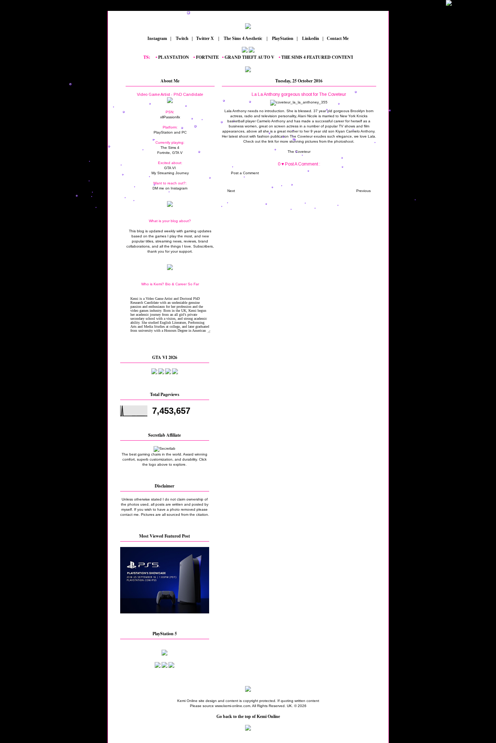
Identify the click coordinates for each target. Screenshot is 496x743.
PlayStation (282, 38)
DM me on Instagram (170, 188)
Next (231, 191)
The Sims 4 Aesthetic (242, 38)
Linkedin (310, 38)
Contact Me (338, 38)
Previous (363, 191)
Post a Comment (245, 173)
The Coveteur (299, 152)
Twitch (181, 38)
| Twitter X (204, 38)
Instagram (156, 38)
